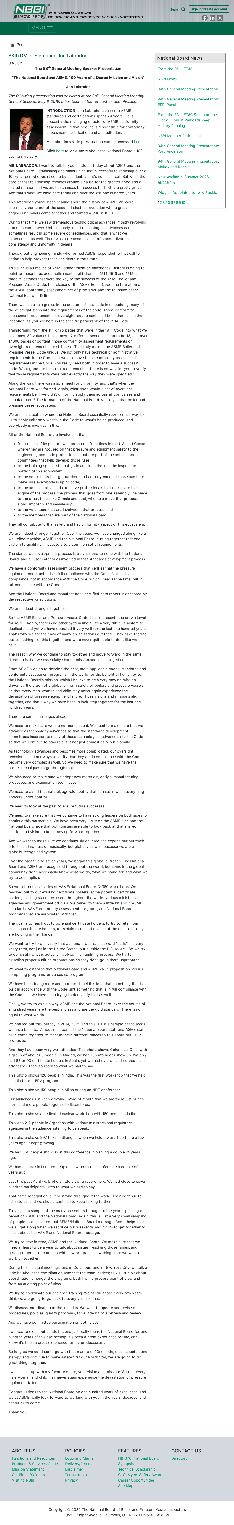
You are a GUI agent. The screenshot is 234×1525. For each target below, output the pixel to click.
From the (175, 69)
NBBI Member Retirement (179, 135)
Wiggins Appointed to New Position (188, 192)
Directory (179, 1458)
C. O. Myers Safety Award (140, 1474)
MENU (38, 27)
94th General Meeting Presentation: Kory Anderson (188, 148)
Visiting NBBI (23, 1480)
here (138, 141)
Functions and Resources (33, 1458)
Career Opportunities (136, 1480)
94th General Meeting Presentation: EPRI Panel (188, 102)
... (187, 202)
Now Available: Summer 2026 (183, 180)
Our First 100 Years (28, 1474)
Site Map (125, 1485)
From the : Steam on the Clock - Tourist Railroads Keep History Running (187, 120)
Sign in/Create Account (209, 9)
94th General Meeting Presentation (188, 89)
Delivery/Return (78, 1463)
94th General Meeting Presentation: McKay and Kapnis (188, 164)
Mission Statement (28, 1469)
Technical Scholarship (137, 1469)
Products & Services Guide (35, 1463)
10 (183, 202)
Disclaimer (74, 1469)
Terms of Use (76, 1474)
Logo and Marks (79, 1458)
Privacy (71, 1480)
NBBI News (167, 79)
